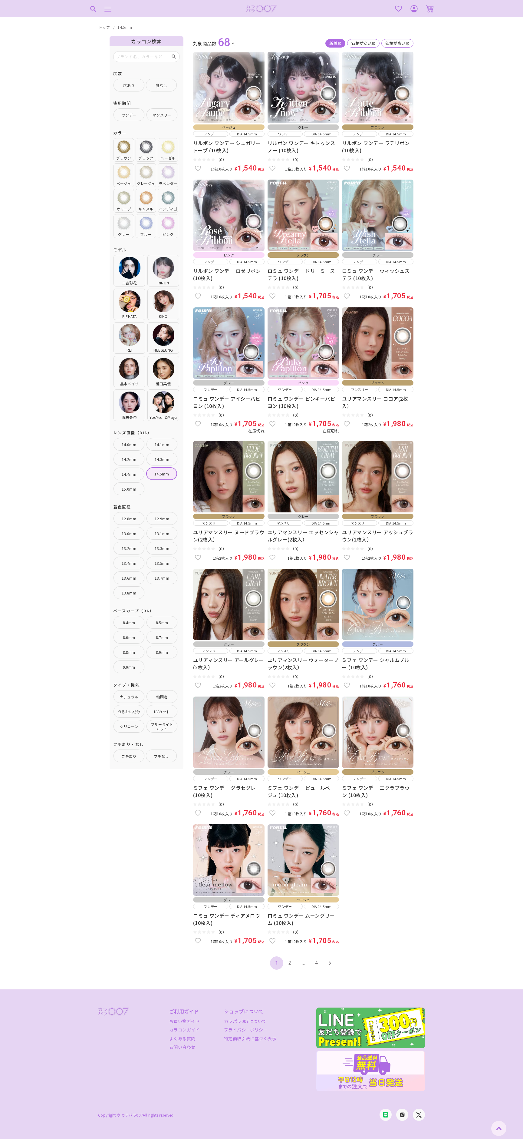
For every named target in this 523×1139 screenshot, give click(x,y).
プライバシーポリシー (246, 1030)
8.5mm (162, 622)
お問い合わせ (182, 1047)
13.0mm (129, 533)
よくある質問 (182, 1038)
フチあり (129, 756)
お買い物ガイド (184, 1021)
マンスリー (162, 115)
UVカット (162, 711)
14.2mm (129, 459)
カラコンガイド (184, 1030)
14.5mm (161, 473)
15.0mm (129, 489)
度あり (128, 85)
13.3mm (162, 548)
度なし (161, 85)
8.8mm (129, 652)
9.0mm (129, 667)
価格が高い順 (397, 43)
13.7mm (162, 578)
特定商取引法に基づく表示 (250, 1038)
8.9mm (162, 652)
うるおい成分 (129, 711)
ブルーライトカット (162, 726)
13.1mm (162, 533)
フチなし (161, 756)
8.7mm (162, 637)
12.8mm (129, 518)
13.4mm (129, 563)
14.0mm (129, 444)
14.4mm (129, 474)
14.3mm (162, 459)
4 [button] (316, 963)
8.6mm (129, 637)
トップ (104, 27)
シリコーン (129, 726)
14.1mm (162, 444)
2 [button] (289, 963)
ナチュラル (129, 696)
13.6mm (129, 578)
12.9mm (162, 518)
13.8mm (129, 592)
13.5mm (162, 563)
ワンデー (129, 115)
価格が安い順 (363, 43)
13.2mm (129, 548)
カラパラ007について (245, 1021)
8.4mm (129, 622)
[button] (330, 963)
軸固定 (161, 696)
